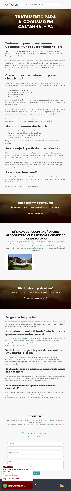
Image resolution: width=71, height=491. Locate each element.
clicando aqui (35, 167)
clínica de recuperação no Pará (42, 421)
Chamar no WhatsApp (36, 213)
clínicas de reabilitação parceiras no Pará (37, 248)
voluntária (33, 83)
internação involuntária (43, 109)
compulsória (24, 85)
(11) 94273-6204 (36, 437)
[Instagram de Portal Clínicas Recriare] (35, 485)
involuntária (42, 83)
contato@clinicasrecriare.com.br (36, 433)
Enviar (36, 473)
